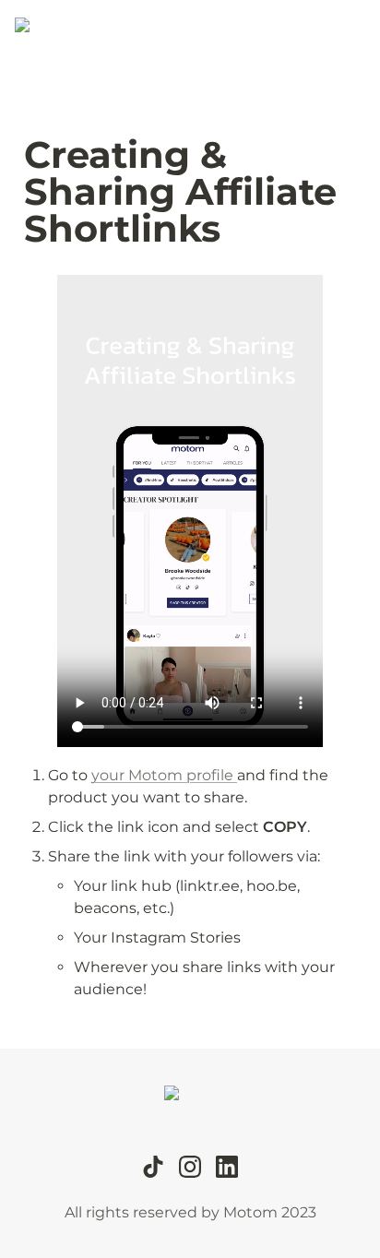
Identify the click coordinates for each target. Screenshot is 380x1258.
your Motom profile (164, 775)
